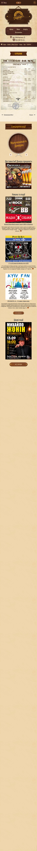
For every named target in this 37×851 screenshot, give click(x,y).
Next (26, 154)
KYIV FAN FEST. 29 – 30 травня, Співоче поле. (19, 301)
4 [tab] (20, 356)
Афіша (11, 29)
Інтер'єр (25, 29)
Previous (10, 154)
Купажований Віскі (8, 115)
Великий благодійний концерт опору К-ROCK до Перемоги (18, 224)
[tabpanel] (18, 340)
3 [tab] (18, 356)
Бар (24, 44)
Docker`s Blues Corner (12, 44)
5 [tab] (22, 356)
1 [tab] (14, 356)
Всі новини (18, 313)
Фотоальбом (18, 32)
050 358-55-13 (19, 40)
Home (4, 44)
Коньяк (31, 115)
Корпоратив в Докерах (18, 144)
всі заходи (18, 364)
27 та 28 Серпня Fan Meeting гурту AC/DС (19, 263)
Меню (18, 29)
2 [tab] (16, 356)
